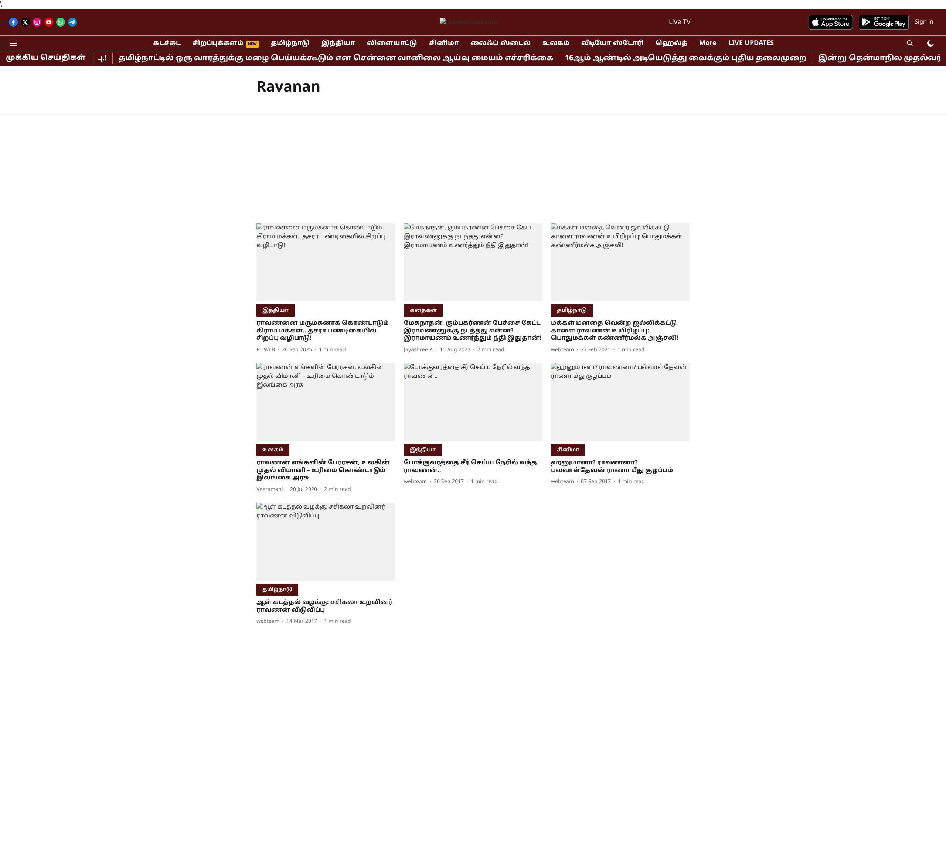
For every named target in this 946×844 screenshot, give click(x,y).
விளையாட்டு (392, 43)
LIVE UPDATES (751, 43)
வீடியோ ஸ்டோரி (612, 43)
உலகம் (555, 43)
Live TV (680, 22)
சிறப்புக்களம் (218, 43)
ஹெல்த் (671, 43)
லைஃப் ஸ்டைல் (500, 43)
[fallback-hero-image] (325, 262)
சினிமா (444, 43)
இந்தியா (338, 43)
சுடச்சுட (167, 43)
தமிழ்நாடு (290, 43)
